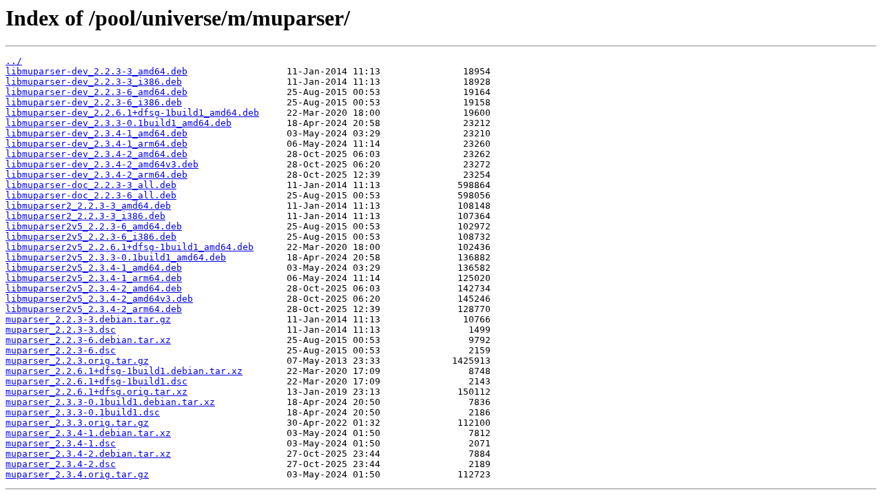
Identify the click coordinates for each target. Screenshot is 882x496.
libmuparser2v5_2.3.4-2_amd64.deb (94, 288)
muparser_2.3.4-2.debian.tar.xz (88, 453)
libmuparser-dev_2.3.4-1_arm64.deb (96, 143)
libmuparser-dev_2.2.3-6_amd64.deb (96, 92)
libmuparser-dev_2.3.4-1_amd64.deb (96, 133)
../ (14, 61)
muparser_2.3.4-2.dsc (61, 464)
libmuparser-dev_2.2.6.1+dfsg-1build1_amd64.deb (132, 112)
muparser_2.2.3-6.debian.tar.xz (88, 340)
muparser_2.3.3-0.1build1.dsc (83, 412)
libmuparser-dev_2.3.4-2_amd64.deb (96, 154)
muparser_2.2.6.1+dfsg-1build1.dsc (96, 381)
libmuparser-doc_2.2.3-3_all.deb (91, 185)
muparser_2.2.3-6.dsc (61, 350)
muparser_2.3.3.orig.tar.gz (77, 422)
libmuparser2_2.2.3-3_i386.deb (85, 216)
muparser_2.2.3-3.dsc (61, 329)
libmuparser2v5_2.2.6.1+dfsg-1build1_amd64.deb (130, 247)
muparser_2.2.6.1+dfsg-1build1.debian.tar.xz (124, 371)
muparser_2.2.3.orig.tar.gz (77, 360)
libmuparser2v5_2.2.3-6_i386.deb (91, 236)
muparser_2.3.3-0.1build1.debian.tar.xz (110, 402)
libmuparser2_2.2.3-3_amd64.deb (88, 205)
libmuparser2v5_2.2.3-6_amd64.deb (94, 226)
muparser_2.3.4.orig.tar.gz (77, 474)
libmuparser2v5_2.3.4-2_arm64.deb (94, 309)
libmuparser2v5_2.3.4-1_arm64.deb (94, 278)
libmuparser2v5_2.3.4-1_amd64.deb (94, 267)
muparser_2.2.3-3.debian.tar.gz (88, 319)
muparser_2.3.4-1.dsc (61, 443)
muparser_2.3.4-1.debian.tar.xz (88, 433)
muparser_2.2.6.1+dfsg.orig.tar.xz (96, 391)
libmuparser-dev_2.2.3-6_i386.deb (94, 102)
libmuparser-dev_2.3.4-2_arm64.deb (96, 174)
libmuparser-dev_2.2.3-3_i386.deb (94, 81)
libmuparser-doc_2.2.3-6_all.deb (91, 195)
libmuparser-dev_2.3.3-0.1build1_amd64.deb (119, 123)
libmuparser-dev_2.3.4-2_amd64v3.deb (102, 164)
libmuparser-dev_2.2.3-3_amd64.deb (96, 71)
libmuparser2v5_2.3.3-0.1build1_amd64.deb (116, 257)
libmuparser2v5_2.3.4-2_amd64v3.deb (99, 298)
